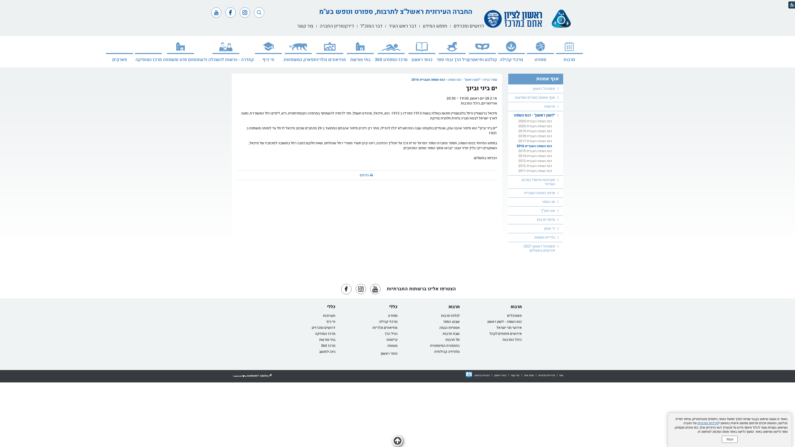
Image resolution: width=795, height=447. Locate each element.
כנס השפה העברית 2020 (535, 121)
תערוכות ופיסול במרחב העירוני (538, 182)
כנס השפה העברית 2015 (535, 151)
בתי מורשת (360, 59)
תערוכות (329, 315)
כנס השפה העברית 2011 (535, 170)
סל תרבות (453, 339)
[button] (259, 12)
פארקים (119, 59)
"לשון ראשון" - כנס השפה (464, 79)
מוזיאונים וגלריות (330, 59)
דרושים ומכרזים (323, 327)
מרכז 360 (328, 345)
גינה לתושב (327, 351)
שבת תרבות (451, 333)
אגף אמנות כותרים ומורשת (535, 97)
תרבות (569, 59)
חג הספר (548, 202)
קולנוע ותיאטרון (482, 59)
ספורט (540, 59)
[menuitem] (569, 51)
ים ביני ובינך (481, 88)
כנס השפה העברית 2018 (535, 136)
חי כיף (268, 59)
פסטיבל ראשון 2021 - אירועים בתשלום (538, 248)
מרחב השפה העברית (539, 193)
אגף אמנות (547, 78)
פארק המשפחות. (298, 59)
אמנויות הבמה (449, 327)
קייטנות (392, 339)
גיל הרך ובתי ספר (452, 59)
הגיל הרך (391, 333)
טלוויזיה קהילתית (447, 351)
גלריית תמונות (544, 237)
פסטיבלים (514, 315)
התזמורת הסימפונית (445, 345)
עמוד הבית (490, 79)
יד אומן (549, 228)
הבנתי (729, 439)
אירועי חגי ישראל (509, 327)
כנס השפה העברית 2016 (428, 79)
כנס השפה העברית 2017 (535, 141)
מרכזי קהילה (511, 59)
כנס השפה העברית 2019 (535, 131)
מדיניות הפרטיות (707, 423)
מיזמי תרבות (546, 219)
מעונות (393, 345)
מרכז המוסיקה (148, 59)
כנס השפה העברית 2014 (535, 156)
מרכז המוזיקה (325, 333)
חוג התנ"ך (548, 211)
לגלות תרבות (450, 315)
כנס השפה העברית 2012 (535, 165)
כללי (393, 307)
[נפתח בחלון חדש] (469, 375)
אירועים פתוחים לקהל (505, 333)
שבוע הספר (451, 321)
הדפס (364, 175)
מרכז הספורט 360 (391, 59)
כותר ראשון (422, 59)
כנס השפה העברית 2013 (535, 161)
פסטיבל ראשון (544, 88)
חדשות (549, 106)
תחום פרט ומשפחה (180, 59)
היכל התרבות (512, 339)
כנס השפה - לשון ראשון (504, 321)
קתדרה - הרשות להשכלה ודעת (226, 59)
